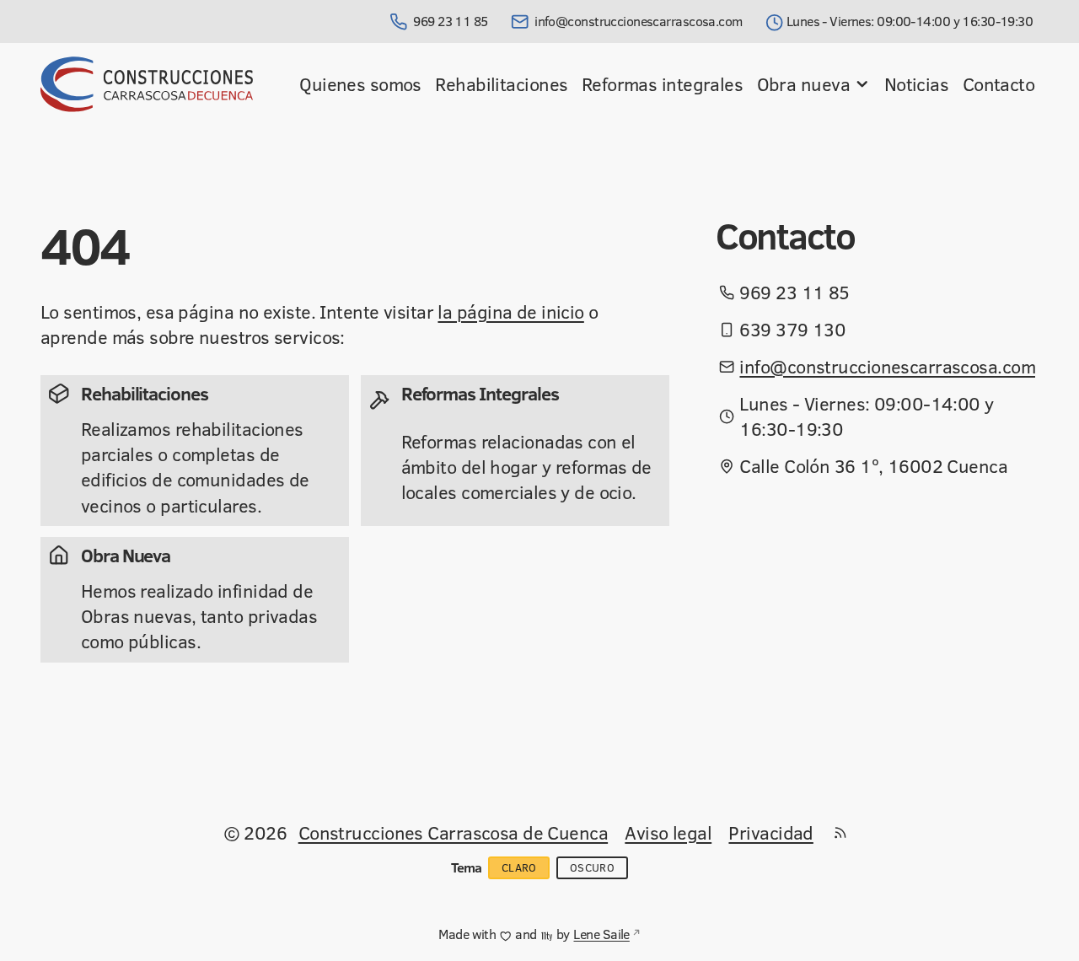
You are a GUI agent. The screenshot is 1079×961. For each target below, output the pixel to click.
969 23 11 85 (450, 21)
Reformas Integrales (480, 393)
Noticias (916, 84)
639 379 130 (792, 329)
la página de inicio (510, 311)
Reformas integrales (662, 84)
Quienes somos (360, 84)
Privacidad (770, 832)
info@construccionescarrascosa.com (638, 21)
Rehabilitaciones (501, 84)
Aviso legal (668, 832)
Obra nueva (803, 84)
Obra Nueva (126, 555)
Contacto (999, 84)
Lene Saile (601, 934)
